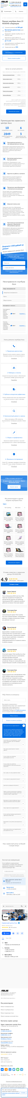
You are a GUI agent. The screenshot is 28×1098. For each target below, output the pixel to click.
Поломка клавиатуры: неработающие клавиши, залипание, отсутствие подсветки (6, 325)
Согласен (23, 1092)
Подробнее (14, 358)
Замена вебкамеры (7, 95)
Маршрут (7, 933)
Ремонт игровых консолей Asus (9, 1016)
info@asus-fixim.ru (6, 1039)
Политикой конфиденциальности (17, 876)
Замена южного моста (7, 79)
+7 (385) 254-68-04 (15, 2)
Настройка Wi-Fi (6, 87)
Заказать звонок (14, 487)
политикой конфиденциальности (16, 271)
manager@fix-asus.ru (6, 1042)
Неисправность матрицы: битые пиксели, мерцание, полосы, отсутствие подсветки (6, 314)
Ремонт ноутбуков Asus (7, 1009)
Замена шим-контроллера (8, 83)
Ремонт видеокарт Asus (7, 1013)
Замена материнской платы (8, 75)
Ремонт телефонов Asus (7, 1006)
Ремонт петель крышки (8, 91)
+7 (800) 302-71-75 (15, 5)
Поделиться (2, 1069)
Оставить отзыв (14, 584)
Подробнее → (22, 313)
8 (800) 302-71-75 (6, 1035)
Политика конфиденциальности (14, 1081)
